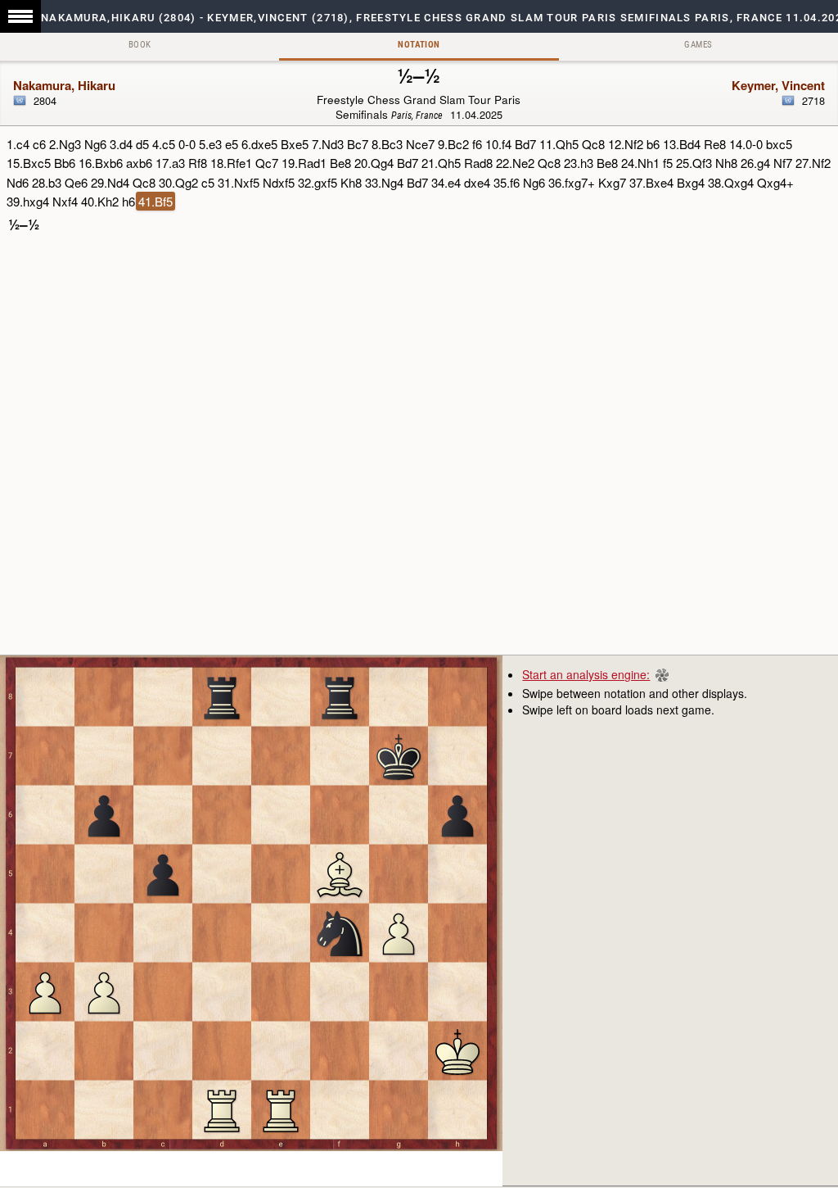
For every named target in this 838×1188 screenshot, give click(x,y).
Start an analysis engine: (586, 674)
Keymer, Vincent (778, 85)
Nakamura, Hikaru (64, 85)
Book (139, 44)
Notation (418, 44)
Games (698, 44)
